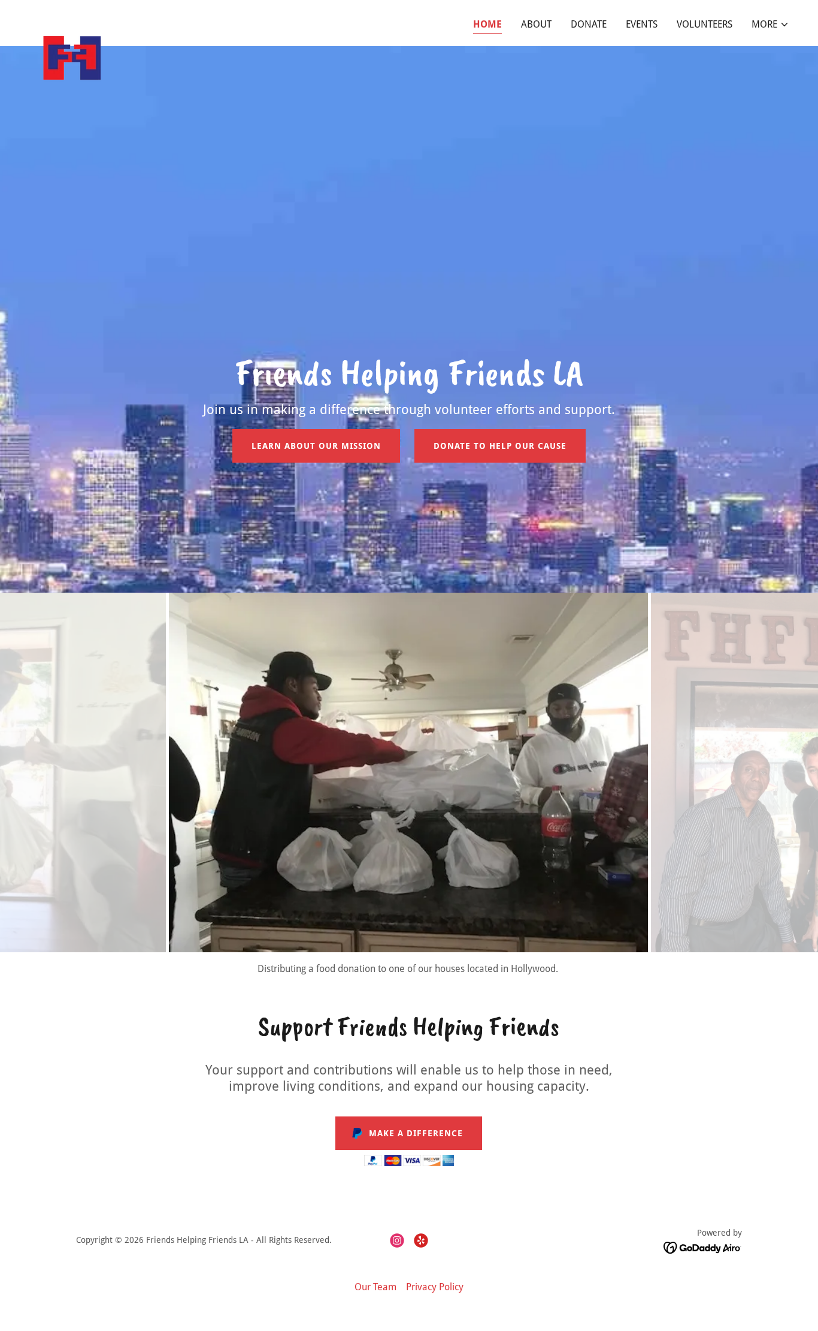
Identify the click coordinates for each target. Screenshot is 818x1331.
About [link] (536, 24)
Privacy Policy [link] (434, 1287)
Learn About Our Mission (316, 446)
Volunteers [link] (704, 24)
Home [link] (487, 24)
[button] (770, 24)
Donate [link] (589, 24)
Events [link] (642, 24)
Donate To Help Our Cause (500, 446)
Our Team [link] (375, 1287)
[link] (72, 21)
